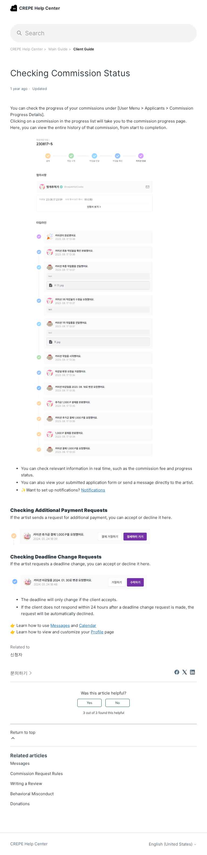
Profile (97, 631)
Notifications (93, 490)
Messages (60, 625)
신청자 (16, 654)
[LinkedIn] (192, 672)
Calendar (87, 625)
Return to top (22, 732)
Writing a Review (26, 783)
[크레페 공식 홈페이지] (13, 8)
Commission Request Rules (36, 773)
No (117, 703)
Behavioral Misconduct (32, 793)
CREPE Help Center (26, 49)
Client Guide (83, 49)
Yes (89, 703)
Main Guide (58, 49)
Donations (20, 803)
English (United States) (171, 844)
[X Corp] (184, 672)
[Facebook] (176, 672)
